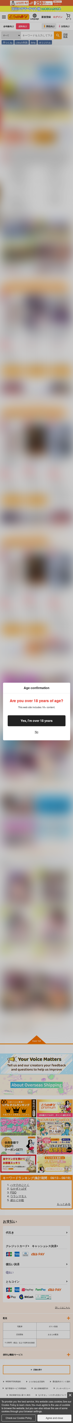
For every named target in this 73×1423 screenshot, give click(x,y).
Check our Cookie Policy (19, 1417)
